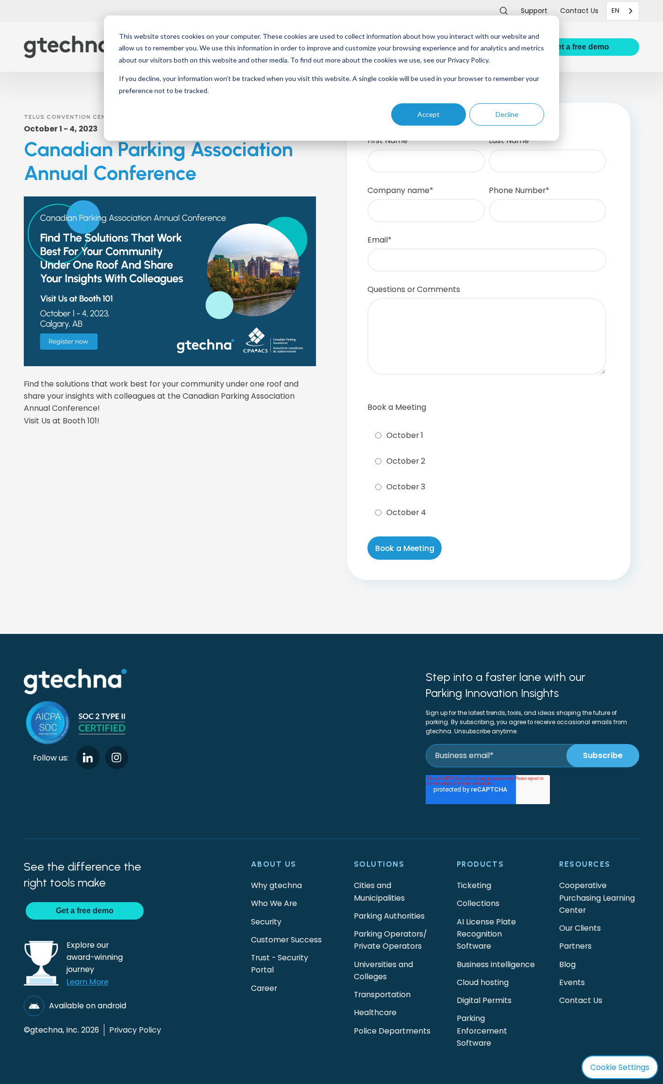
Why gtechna (276, 885)
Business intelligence (496, 964)
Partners (575, 946)
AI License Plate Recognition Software (486, 934)
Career (264, 988)
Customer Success (286, 939)
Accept (428, 114)
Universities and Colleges (383, 970)
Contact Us (580, 1000)
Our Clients (580, 928)
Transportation (382, 994)
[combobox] (622, 10)
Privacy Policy (135, 1029)
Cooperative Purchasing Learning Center (597, 898)
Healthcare (375, 1012)
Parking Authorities (389, 916)
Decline (507, 114)
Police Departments (392, 1030)
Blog (567, 964)
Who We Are (274, 903)
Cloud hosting (483, 982)
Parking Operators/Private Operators (390, 940)
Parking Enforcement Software (482, 1031)
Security (266, 921)
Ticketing (474, 885)
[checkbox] (486, 471)
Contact (579, 11)
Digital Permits (484, 1000)
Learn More (87, 981)
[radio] (486, 435)
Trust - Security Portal (279, 963)
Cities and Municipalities (379, 891)
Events (572, 982)
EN (615, 10)
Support (534, 11)
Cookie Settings (619, 1067)
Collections (478, 903)
